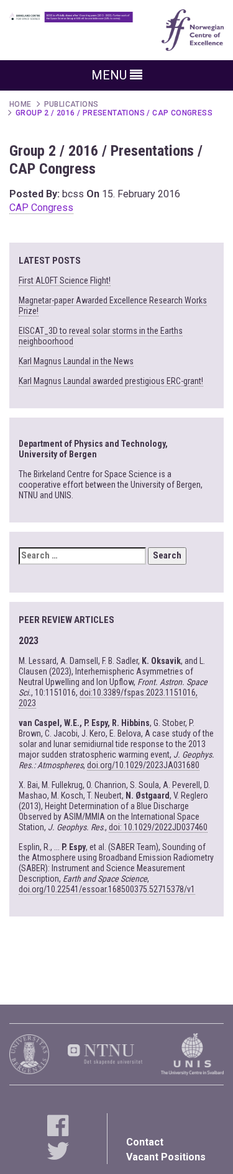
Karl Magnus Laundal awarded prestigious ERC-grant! (111, 381)
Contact (144, 1142)
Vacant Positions (166, 1157)
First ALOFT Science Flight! (65, 280)
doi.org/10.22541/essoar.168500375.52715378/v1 (107, 889)
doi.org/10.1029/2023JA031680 (143, 765)
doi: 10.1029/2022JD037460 (158, 827)
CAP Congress (41, 207)
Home (20, 104)
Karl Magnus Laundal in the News (76, 361)
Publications (71, 104)
